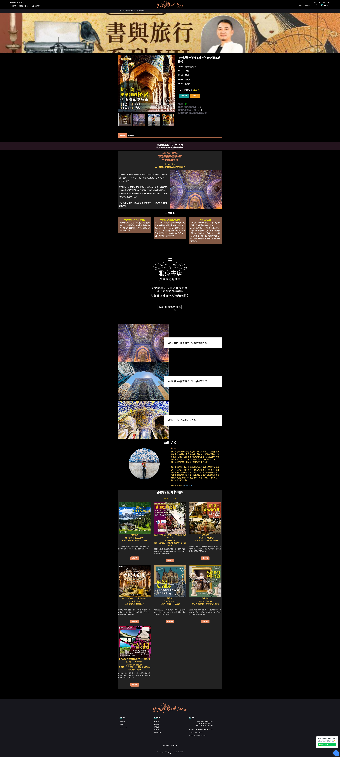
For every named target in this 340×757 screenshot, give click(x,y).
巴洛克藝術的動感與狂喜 (134, 604)
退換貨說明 (166, 745)
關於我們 (122, 721)
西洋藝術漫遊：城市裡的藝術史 (134, 598)
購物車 (324, 2)
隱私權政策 (174, 745)
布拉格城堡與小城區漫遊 (170, 604)
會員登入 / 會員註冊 (304, 5)
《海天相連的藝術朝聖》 (134, 663)
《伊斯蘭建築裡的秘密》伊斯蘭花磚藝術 (133, 11)
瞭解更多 (134, 558)
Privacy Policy (124, 727)
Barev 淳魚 (188, 486)
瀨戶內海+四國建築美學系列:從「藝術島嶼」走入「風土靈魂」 (134, 660)
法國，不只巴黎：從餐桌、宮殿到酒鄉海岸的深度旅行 (170, 536)
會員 (315, 2)
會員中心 (156, 729)
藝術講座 (205, 598)
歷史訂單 (156, 721)
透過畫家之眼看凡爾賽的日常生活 (205, 604)
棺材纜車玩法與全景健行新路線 (134, 541)
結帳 (329, 2)
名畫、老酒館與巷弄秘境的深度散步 (205, 541)
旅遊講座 (134, 535)
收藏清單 (156, 724)
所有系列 (131, 135)
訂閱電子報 (157, 732)
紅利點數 (156, 727)
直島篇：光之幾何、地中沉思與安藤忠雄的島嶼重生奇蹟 (135, 668)
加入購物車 (183, 95)
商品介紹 (122, 135)
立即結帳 (195, 95)
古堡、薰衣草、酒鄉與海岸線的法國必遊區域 (170, 544)
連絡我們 (122, 724)
